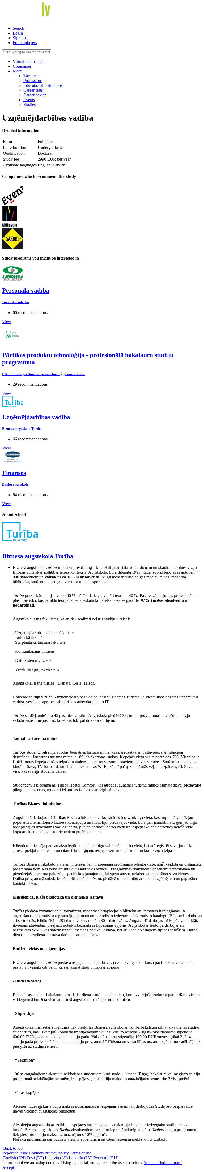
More (18, 71)
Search (18, 28)
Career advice (34, 95)
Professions (32, 80)
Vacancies (31, 76)
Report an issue (15, 1153)
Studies (29, 104)
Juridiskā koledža (15, 302)
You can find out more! (163, 1162)
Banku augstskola (15, 484)
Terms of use (80, 1153)
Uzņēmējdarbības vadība (36, 417)
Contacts (36, 1153)
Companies (22, 66)
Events (29, 99)
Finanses (14, 472)
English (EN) (14, 1158)
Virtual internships (28, 61)
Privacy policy (57, 1153)
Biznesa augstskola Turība (22, 429)
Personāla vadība (25, 290)
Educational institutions (42, 85)
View (6, 321)
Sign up (19, 38)
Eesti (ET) (35, 1158)
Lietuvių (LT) (56, 1158)
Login (18, 33)
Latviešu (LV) (80, 1158)
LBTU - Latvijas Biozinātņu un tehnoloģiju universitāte (43, 374)
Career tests (33, 90)
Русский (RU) (106, 1158)
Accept (8, 1167)
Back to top (12, 1148)
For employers (25, 42)
